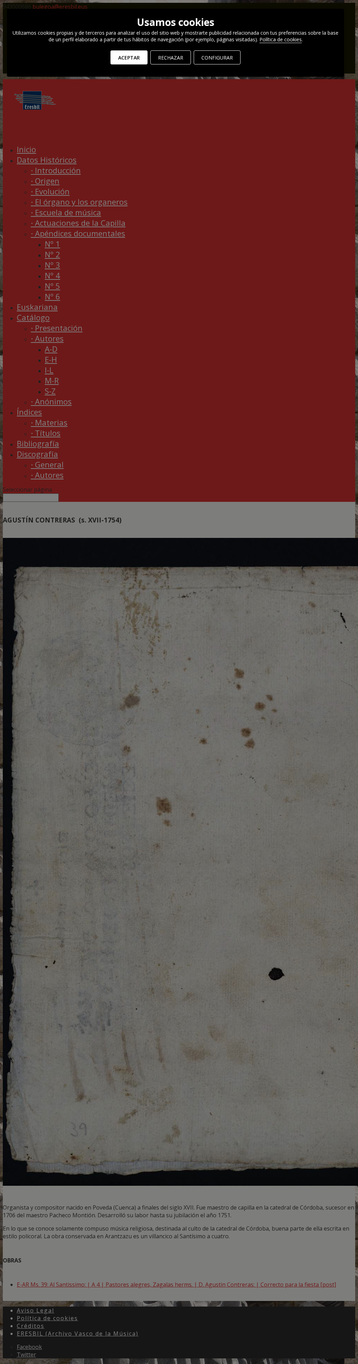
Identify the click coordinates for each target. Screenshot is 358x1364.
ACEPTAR (129, 57)
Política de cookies (280, 39)
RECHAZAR (170, 57)
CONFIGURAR (217, 57)
